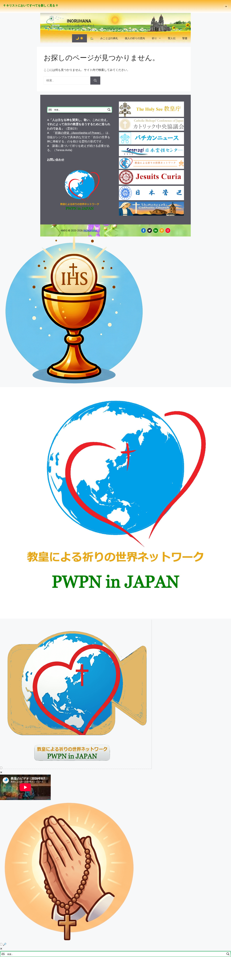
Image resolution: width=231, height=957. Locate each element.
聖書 (184, 38)
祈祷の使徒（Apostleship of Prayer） (79, 132)
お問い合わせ (55, 159)
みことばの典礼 (109, 38)
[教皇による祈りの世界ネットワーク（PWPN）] (115, 617)
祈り (154, 38)
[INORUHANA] (143, 230)
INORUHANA (79, 21)
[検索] (95, 80)
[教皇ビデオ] (77, 768)
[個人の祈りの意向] (69, 940)
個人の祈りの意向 (135, 38)
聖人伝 (172, 38)
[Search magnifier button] (109, 109)
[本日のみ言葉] (74, 384)
